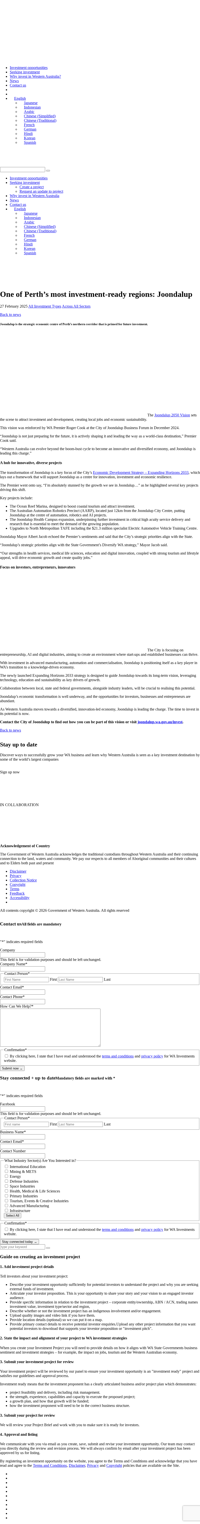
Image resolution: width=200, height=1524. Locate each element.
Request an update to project (41, 191)
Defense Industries (24, 1181)
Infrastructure (20, 1211)
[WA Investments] (52, 16)
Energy (15, 1176)
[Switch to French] (12, 1500)
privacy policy (152, 1056)
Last (107, 979)
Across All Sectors (76, 306)
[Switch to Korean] (12, 1513)
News (14, 81)
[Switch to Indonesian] (12, 1482)
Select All (12, 1215)
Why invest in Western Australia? (35, 76)
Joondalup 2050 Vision (172, 415)
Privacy (15, 876)
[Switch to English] (12, 1474)
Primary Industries (24, 1196)
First (53, 979)
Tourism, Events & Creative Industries (39, 1201)
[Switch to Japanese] (12, 1478)
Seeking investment (25, 72)
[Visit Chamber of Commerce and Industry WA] (31, 282)
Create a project (32, 187)
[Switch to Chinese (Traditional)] (12, 1496)
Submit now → (12, 1068)
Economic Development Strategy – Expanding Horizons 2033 (141, 472)
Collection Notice (23, 880)
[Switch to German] (12, 1504)
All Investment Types (44, 306)
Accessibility (20, 898)
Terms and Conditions (50, 1465)
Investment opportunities (29, 68)
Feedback (17, 893)
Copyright (17, 884)
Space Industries (22, 1186)
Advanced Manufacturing (29, 1206)
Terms (14, 889)
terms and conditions (118, 1056)
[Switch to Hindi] (12, 1509)
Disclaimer (18, 871)
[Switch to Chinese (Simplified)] (12, 1491)
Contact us (18, 85)
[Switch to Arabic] (12, 1487)
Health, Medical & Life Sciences (35, 1191)
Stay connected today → (19, 1242)
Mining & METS (23, 1171)
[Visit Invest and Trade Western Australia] (103, 282)
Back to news (10, 314)
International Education (28, 1167)
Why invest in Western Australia (34, 196)
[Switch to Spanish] (12, 1518)
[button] (48, 170)
